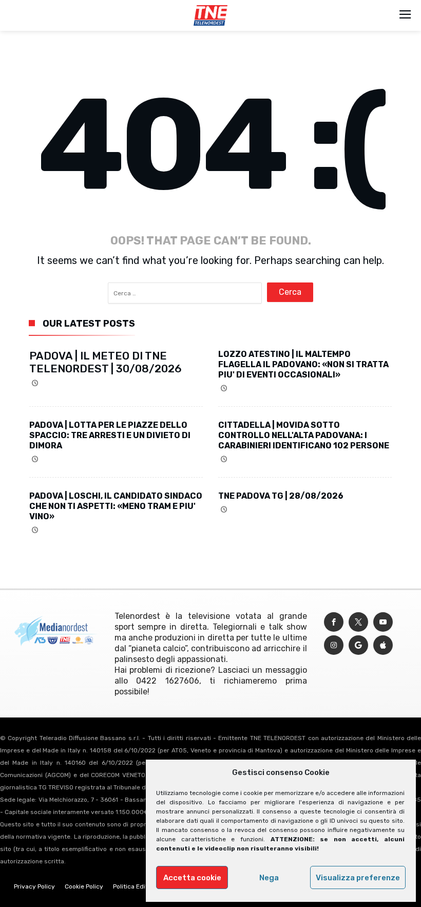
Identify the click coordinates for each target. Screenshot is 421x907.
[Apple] (383, 645)
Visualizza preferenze (358, 877)
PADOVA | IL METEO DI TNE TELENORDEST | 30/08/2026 (105, 362)
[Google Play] (358, 645)
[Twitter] (358, 622)
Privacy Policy (34, 886)
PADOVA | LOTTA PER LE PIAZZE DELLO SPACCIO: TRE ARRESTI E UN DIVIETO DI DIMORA (109, 435)
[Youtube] (383, 622)
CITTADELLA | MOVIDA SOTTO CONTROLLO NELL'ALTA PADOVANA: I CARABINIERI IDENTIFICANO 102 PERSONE (303, 435)
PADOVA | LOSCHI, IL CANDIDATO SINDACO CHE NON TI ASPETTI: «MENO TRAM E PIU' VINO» (115, 506)
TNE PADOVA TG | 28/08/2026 (280, 496)
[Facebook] (333, 622)
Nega (269, 877)
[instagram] (333, 645)
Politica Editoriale (138, 886)
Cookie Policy (84, 886)
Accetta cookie (192, 877)
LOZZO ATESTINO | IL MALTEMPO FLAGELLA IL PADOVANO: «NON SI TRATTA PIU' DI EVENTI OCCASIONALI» (303, 364)
